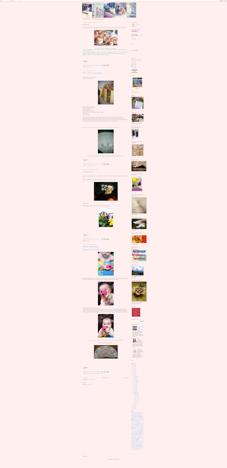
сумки (137, 441)
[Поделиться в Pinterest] (108, 65)
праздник (140, 434)
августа (135, 382)
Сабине (133, 437)
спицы (94, 165)
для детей (137, 419)
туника (142, 442)
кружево (139, 423)
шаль (137, 444)
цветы (134, 444)
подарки (140, 432)
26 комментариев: (97, 371)
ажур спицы (134, 412)
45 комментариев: (97, 163)
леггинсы (141, 424)
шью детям (136, 447)
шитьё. (142, 445)
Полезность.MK (134, 434)
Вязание (91, 165)
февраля (135, 392)
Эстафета (133, 449)
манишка (135, 426)
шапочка (141, 444)
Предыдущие (126, 377)
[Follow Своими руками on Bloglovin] (135, 31)
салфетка (137, 437)
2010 (134, 406)
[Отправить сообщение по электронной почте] (102, 65)
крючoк (137, 424)
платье (141, 431)
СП (141, 438)
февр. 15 (136, 397)
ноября (135, 378)
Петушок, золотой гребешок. (91, 247)
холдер (142, 443)
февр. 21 (136, 393)
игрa (142, 420)
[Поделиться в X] (106, 65)
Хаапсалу (138, 443)
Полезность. (140, 433)
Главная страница (86, 18)
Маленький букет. (88, 172)
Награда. (133, 427)
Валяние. (133, 415)
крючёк (133, 424)
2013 (134, 373)
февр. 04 (136, 400)
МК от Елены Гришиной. (95, 249)
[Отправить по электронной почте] (104, 65)
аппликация (141, 412)
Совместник (134, 438)
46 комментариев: (97, 65)
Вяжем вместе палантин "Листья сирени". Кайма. (140, 328)
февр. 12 (136, 399)
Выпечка (141, 416)
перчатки (136, 431)
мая (134, 387)
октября (135, 379)
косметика (135, 421)
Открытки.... (139, 348)
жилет (139, 420)
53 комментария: (97, 238)
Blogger (118, 459)
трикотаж (137, 442)
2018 (134, 365)
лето (132, 425)
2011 (134, 404)
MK (136, 449)
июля (135, 384)
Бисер (138, 413)
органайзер (133, 430)
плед (136, 432)
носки (138, 427)
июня (135, 386)
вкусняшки (88, 66)
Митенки (140, 426)
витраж (142, 415)
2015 (134, 370)
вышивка (87, 240)
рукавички (140, 436)
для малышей (91, 373)
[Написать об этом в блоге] (105, 65)
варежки (137, 415)
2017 (134, 366)
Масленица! (86, 25)
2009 (134, 407)
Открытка (139, 430)
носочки (142, 427)
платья (133, 432)
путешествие (134, 436)
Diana (135, 26)
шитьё (137, 446)
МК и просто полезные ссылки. (98, 18)
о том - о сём (92, 66)
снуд (141, 437)
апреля (135, 389)
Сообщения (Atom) (92, 379)
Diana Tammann (136, 24)
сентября (135, 381)
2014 (134, 371)
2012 (134, 375)
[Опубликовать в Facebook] (107, 65)
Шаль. (138, 338)
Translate (139, 35)
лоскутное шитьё (97, 373)
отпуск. (133, 431)
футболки (134, 443)
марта (135, 390)
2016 (134, 368)
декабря (135, 376)
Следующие (85, 377)
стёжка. (133, 441)
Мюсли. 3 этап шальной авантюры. (93, 73)
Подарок (133, 433)
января (135, 402)
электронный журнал (138, 448)
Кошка (141, 421)
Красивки (133, 423)
